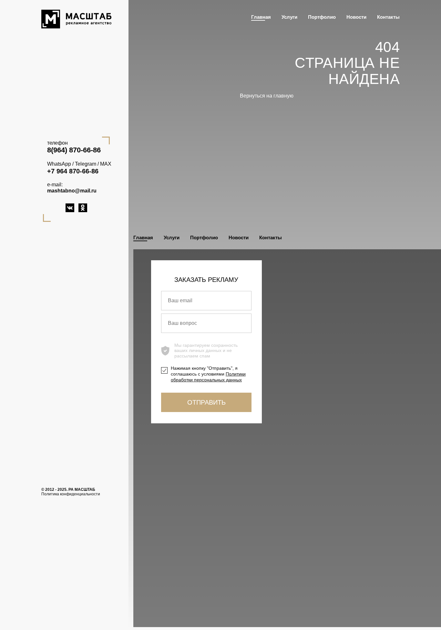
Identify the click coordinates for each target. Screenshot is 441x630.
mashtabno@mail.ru (72, 190)
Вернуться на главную (266, 95)
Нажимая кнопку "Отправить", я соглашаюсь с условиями (208, 374)
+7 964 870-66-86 (72, 171)
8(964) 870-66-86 (74, 150)
